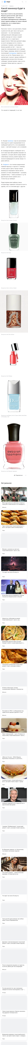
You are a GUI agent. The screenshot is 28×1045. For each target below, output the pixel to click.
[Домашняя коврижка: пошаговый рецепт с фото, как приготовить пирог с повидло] (14, 1029)
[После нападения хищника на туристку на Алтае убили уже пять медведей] (14, 960)
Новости (11, 5)
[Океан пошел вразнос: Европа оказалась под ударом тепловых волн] (14, 1006)
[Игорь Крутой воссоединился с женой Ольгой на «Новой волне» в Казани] (14, 590)
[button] (14, 86)
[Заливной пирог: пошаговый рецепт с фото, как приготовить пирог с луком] (14, 775)
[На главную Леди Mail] (8, 2)
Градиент (6, 164)
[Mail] (5, 2)
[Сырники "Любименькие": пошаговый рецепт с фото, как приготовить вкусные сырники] (14, 821)
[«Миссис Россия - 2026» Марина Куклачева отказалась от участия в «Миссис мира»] (14, 752)
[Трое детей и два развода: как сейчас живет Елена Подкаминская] (14, 914)
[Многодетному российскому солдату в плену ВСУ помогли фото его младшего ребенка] (14, 498)
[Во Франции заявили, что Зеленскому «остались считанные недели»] (14, 844)
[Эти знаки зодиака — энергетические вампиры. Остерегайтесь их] (14, 868)
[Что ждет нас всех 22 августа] (14, 567)
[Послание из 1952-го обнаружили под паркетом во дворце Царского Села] (14, 706)
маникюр (10, 141)
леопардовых (13, 53)
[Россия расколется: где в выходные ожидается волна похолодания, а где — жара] (14, 983)
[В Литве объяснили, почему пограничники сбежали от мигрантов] (14, 683)
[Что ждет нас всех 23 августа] (14, 891)
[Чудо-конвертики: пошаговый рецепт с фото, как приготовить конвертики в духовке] (14, 521)
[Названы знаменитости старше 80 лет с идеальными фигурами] (14, 798)
